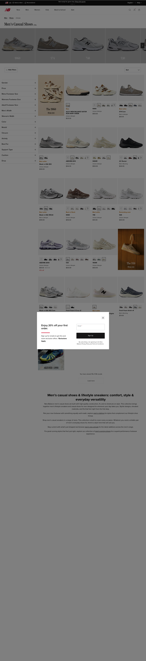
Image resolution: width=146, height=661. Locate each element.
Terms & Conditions (98, 344)
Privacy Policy (86, 344)
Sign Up (90, 335)
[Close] (103, 317)
